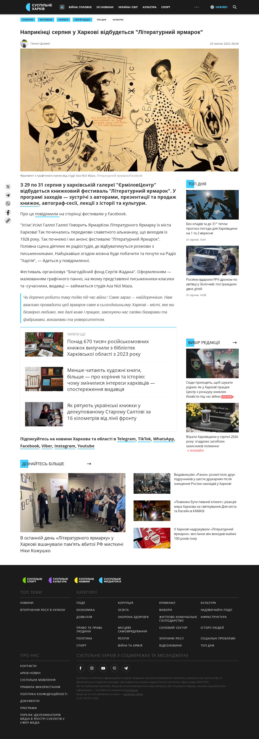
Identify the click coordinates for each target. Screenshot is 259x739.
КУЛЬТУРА (27, 19)
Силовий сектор (173, 628)
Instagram (64, 446)
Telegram (126, 439)
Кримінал (167, 603)
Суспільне (131, 690)
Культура (149, 7)
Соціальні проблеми (218, 638)
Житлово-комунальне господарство (178, 619)
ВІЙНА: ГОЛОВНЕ (80, 7)
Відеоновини (170, 645)
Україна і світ (128, 7)
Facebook (29, 446)
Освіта (123, 610)
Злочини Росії (171, 638)
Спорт (165, 7)
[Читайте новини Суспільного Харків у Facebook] (80, 668)
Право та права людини (89, 629)
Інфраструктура (214, 617)
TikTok (144, 439)
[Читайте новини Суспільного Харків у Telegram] (126, 668)
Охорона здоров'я (133, 617)
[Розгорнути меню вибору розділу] (62, 7)
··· (196, 7)
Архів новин (30, 673)
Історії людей (212, 628)
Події (80, 603)
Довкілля (84, 617)
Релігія (123, 638)
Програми (28, 708)
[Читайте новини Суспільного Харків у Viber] (114, 668)
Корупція (125, 603)
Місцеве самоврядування (132, 629)
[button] (8, 186)
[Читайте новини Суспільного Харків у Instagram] (92, 668)
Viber (46, 446)
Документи (29, 701)
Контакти (28, 666)
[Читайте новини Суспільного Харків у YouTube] (103, 668)
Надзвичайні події (216, 610)
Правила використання (40, 687)
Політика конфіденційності (44, 694)
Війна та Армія (130, 645)
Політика (84, 638)
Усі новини (105, 7)
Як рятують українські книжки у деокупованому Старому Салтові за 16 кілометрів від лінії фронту (109, 411)
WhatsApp (163, 439)
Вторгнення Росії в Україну (42, 610)
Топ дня (101, 19)
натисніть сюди (133, 694)
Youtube (85, 446)
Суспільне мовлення (38, 680)
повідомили (47, 214)
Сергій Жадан (82, 19)
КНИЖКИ (63, 19)
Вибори (165, 610)
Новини (27, 603)
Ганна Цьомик (40, 43)
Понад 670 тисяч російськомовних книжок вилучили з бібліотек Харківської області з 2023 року (108, 347)
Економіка (85, 610)
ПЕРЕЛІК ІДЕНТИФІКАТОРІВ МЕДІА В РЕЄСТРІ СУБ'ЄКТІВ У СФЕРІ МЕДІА (42, 718)
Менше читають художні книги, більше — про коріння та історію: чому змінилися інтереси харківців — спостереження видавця (111, 379)
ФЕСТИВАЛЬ (46, 19)
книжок (29, 203)
